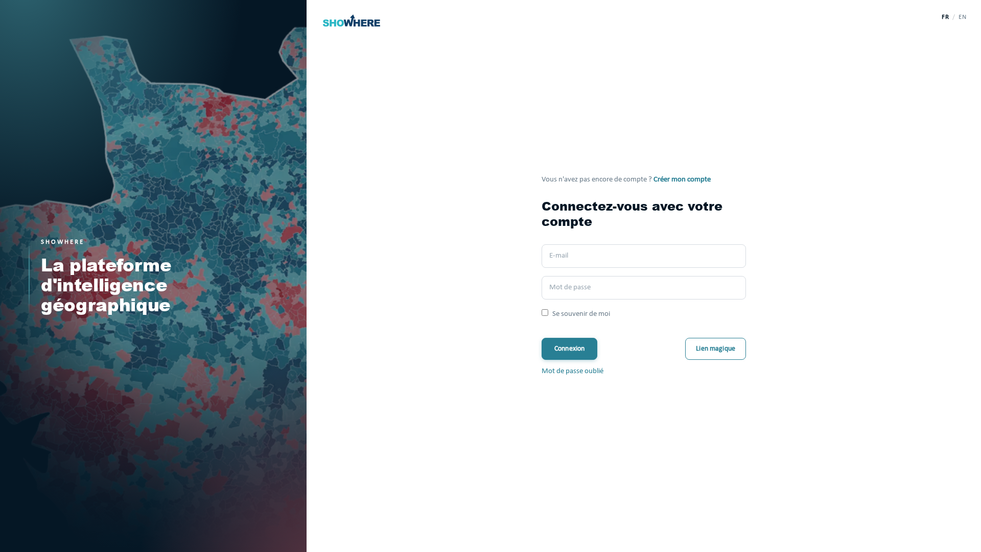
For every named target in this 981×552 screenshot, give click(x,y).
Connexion (569, 349)
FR (945, 17)
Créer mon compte (682, 179)
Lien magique (715, 349)
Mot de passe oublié (572, 371)
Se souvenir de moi (581, 314)
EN (963, 17)
